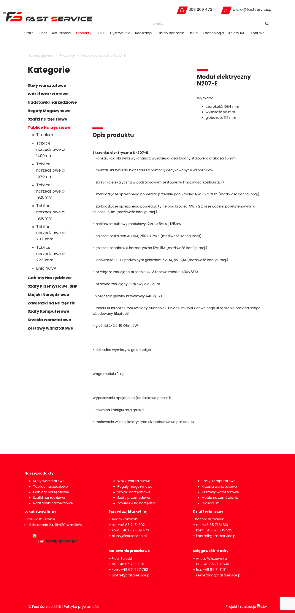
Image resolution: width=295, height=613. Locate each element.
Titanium (44, 134)
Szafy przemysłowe (133, 497)
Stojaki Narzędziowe (48, 294)
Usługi (193, 33)
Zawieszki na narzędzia (136, 503)
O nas (42, 33)
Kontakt (257, 33)
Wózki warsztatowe (133, 480)
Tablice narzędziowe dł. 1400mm (51, 149)
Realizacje (143, 33)
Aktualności (61, 33)
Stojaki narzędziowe (134, 492)
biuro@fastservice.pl (252, 9)
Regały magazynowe (134, 486)
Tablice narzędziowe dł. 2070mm (51, 233)
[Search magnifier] (267, 24)
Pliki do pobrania (170, 33)
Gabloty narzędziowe (51, 492)
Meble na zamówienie (219, 497)
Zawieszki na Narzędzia (52, 303)
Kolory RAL (237, 33)
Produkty (83, 33)
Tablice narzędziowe (50, 486)
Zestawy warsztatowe (50, 328)
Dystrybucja (120, 33)
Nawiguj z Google (62, 541)
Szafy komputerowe (218, 480)
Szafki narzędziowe (47, 119)
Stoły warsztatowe (47, 85)
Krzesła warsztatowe (49, 319)
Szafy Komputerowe (48, 311)
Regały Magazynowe (49, 110)
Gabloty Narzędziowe (50, 277)
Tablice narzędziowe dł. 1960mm (51, 212)
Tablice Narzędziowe (49, 127)
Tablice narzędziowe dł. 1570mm (51, 170)
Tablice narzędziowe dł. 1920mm (51, 191)
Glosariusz (210, 503)
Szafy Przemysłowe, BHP (53, 286)
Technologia (213, 33)
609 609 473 (200, 9)
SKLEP (100, 33)
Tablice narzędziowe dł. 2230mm (51, 254)
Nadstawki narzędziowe (52, 102)
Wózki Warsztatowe (48, 94)
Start (28, 33)
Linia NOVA (46, 268)
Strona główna (41, 55)
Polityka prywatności (81, 606)
